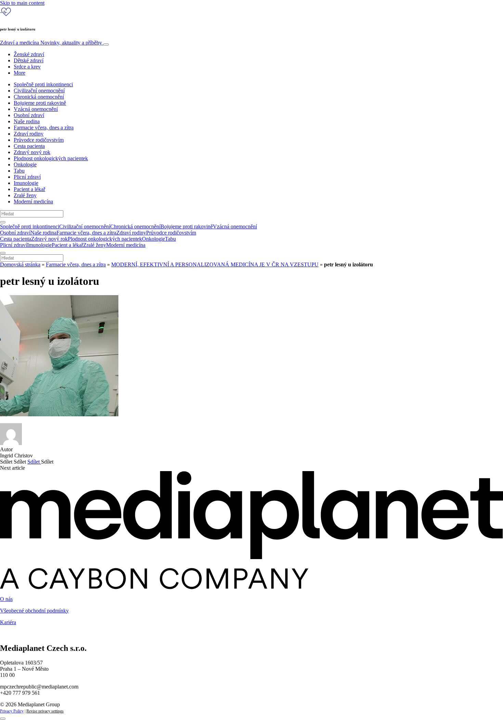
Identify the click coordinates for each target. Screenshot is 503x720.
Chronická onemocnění (39, 97)
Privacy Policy (12, 711)
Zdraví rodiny (28, 134)
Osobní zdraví (29, 115)
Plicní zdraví (27, 177)
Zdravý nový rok (32, 152)
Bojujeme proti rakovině (40, 103)
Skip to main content (22, 3)
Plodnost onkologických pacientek (51, 158)
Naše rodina (27, 121)
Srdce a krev (27, 67)
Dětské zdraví (28, 60)
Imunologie (26, 183)
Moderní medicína (33, 201)
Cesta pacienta (29, 146)
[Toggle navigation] (106, 44)
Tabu (19, 171)
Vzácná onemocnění (36, 109)
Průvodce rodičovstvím (39, 140)
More (19, 73)
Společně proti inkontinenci (43, 84)
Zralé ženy (25, 195)
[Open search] (2, 222)
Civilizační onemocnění (39, 90)
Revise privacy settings (45, 711)
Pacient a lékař (29, 189)
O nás (6, 599)
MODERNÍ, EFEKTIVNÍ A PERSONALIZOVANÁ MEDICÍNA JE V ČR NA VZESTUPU (215, 264)
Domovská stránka (20, 264)
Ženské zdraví (29, 54)
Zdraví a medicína (51, 43)
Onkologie (25, 164)
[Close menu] (2, 253)
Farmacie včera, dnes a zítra (44, 127)
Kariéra (8, 622)
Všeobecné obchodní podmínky (34, 611)
